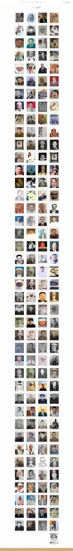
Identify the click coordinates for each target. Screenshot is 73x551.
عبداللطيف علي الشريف (54, 404)
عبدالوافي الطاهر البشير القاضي (43, 87)
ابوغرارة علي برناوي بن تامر (19, 151)
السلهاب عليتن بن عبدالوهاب (19, 112)
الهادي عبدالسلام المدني (19, 379)
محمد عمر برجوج (31, 214)
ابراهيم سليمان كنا (42, 201)
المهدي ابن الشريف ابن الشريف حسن (19, 303)
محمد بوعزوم (42, 74)
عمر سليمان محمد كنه (19, 417)
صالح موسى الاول (42, 506)
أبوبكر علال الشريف (31, 379)
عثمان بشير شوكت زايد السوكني (19, 214)
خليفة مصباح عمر (31, 189)
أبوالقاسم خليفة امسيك (19, 354)
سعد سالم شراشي (31, 62)
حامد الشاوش (54, 62)
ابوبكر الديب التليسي (31, 506)
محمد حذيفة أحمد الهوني (54, 468)
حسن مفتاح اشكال (19, 328)
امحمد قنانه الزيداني (54, 24)
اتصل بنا (22, 2)
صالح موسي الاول (54, 277)
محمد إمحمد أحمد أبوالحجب (54, 303)
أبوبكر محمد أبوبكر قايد (43, 125)
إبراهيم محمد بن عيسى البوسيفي (42, 341)
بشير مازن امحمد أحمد (54, 430)
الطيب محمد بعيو (31, 519)
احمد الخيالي (42, 455)
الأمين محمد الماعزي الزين (31, 112)
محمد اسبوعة (19, 506)
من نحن (44, 2)
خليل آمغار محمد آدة (42, 531)
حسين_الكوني (31, 392)
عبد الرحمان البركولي (42, 36)
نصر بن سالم (54, 36)
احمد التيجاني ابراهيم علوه (42, 252)
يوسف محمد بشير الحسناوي (19, 138)
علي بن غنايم (19, 36)
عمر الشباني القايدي (42, 519)
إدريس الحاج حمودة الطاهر (19, 404)
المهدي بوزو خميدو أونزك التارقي (42, 227)
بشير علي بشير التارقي (54, 138)
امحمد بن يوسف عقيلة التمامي (43, 214)
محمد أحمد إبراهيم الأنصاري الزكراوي (54, 151)
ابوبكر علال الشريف (31, 277)
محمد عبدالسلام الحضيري (31, 443)
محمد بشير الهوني (19, 100)
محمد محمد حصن (19, 443)
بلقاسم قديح (42, 24)
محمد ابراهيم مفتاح (31, 87)
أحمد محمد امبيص (42, 290)
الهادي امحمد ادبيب (42, 443)
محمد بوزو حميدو (54, 214)
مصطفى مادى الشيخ (42, 493)
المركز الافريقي (15, 549)
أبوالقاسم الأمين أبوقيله (54, 227)
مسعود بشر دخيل (54, 481)
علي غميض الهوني (19, 189)
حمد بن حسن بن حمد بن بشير (54, 493)
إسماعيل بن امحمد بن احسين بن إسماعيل (30, 303)
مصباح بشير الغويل (31, 455)
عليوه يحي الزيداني (31, 366)
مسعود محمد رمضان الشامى (19, 531)
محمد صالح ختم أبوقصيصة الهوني (30, 151)
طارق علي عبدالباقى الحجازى (31, 531)
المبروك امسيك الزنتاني (54, 176)
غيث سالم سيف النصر (42, 100)
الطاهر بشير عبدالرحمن (43, 354)
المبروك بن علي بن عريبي (54, 265)
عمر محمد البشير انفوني (54, 417)
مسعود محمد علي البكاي (19, 74)
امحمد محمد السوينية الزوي (42, 430)
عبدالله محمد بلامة (42, 379)
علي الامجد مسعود (54, 531)
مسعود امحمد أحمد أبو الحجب (42, 316)
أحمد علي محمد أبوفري (31, 290)
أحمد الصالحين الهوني (42, 176)
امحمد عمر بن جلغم (42, 277)
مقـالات (41, 2)
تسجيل (28, 2)
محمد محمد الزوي (31, 404)
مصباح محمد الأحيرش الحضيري (31, 354)
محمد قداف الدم (31, 36)
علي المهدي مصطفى (42, 303)
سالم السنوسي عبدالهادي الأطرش (54, 252)
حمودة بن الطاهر (31, 163)
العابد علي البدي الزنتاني (31, 328)
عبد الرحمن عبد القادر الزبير (31, 49)
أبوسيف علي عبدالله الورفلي (42, 404)
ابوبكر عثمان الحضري (42, 49)
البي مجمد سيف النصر (19, 176)
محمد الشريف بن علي (54, 443)
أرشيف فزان (36, 2)
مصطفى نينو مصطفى (19, 468)
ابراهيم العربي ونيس (54, 163)
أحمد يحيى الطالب (31, 176)
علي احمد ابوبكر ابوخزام (19, 455)
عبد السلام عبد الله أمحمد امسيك (31, 265)
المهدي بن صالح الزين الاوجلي (42, 163)
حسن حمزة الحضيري (19, 493)
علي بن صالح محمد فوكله (31, 138)
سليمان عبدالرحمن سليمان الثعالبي (54, 341)
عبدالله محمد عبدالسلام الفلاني (54, 239)
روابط (25, 2)
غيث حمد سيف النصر (42, 392)
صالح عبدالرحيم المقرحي (19, 519)
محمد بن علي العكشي (19, 265)
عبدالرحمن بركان (31, 417)
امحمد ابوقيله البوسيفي (31, 227)
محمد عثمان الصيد (31, 74)
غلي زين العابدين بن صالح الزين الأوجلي (42, 112)
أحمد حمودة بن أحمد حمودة (54, 328)
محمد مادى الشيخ (31, 493)
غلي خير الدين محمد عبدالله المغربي (54, 506)
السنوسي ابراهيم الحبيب (54, 316)
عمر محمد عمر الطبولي (31, 468)
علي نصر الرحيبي (43, 417)
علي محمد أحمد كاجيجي (42, 468)
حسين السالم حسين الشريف (31, 125)
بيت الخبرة (32, 2)
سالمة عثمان (19, 62)
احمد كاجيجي (19, 87)
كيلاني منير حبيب (54, 544)
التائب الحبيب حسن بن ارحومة (54, 366)
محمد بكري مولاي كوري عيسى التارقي (54, 201)
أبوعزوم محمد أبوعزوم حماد (54, 455)
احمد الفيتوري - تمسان (19, 163)
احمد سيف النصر (19, 24)
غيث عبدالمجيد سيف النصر (54, 392)
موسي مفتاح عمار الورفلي (19, 252)
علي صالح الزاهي (19, 49)
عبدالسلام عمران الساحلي (42, 239)
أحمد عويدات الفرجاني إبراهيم (31, 481)
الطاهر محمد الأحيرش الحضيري (19, 430)
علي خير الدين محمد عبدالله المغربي (19, 125)
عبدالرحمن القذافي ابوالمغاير (54, 519)
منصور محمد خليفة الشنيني (42, 62)
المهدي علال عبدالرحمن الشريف (31, 316)
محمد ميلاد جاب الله (54, 290)
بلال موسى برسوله (54, 354)
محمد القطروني (31, 24)
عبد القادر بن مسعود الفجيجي (54, 49)
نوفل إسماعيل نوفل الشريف (31, 430)
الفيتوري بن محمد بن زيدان (42, 366)
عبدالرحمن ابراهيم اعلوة (19, 201)
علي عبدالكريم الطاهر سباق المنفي (42, 151)
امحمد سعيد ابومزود (54, 100)
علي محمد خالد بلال (19, 392)
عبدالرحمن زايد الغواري (54, 112)
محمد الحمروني (43, 328)
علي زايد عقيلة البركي (54, 189)
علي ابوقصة (54, 87)
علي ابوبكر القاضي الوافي (19, 481)
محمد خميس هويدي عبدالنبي (54, 379)
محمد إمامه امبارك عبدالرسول (43, 481)
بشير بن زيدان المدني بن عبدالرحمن (19, 227)
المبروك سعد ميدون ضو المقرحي (42, 138)
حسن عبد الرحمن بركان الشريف (42, 265)
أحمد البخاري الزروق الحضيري (31, 239)
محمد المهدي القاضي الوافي (19, 239)
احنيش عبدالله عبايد (19, 366)
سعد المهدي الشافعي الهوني (19, 277)
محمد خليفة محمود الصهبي (19, 290)
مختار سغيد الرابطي (42, 189)
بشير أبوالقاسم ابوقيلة (54, 125)
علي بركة (54, 74)
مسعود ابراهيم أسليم (31, 252)
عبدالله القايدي (31, 100)
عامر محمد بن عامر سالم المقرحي (30, 201)
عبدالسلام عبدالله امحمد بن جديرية (19, 316)
